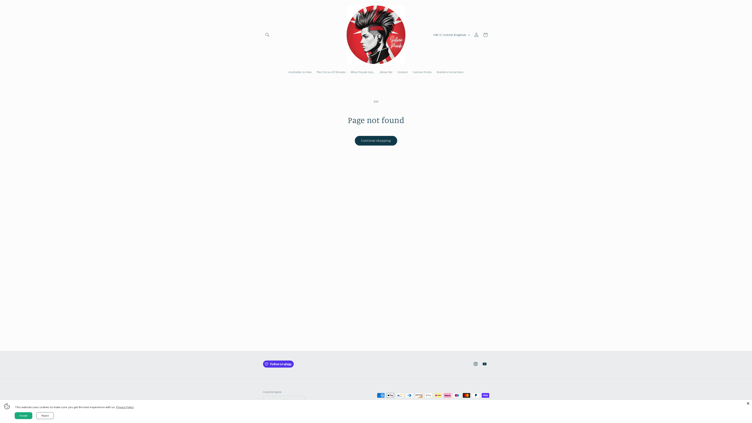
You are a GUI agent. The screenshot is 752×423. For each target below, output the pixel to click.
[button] (267, 34)
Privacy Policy (125, 407)
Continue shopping (376, 140)
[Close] (748, 403)
